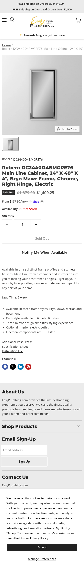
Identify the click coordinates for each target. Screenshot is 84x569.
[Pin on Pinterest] (28, 367)
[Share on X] (13, 367)
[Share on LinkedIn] (21, 367)
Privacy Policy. (39, 538)
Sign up (24, 461)
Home (6, 45)
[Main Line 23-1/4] (10, 143)
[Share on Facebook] (5, 367)
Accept (42, 547)
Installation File (12, 351)
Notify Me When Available (44, 252)
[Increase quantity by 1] (36, 224)
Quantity (8, 215)
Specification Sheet (15, 347)
